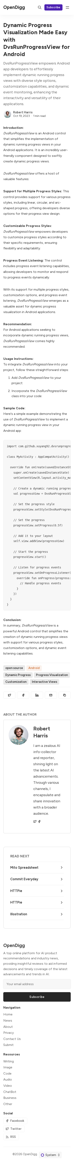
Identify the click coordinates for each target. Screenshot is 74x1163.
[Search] (39, 7)
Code (7, 1073)
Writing (8, 1061)
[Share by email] (51, 695)
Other (7, 1104)
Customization (16, 682)
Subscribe (53, 7)
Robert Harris (22, 112)
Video (7, 1086)
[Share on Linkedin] (37, 695)
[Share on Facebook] (23, 695)
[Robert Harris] (7, 114)
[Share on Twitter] (9, 695)
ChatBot (9, 1092)
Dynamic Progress (18, 675)
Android (34, 668)
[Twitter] (35, 821)
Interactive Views (44, 682)
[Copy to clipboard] (65, 695)
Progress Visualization (52, 675)
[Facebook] (39, 821)
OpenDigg (30, 1154)
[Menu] (67, 7)
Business (9, 1098)
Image (7, 1067)
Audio (7, 1079)
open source (14, 668)
